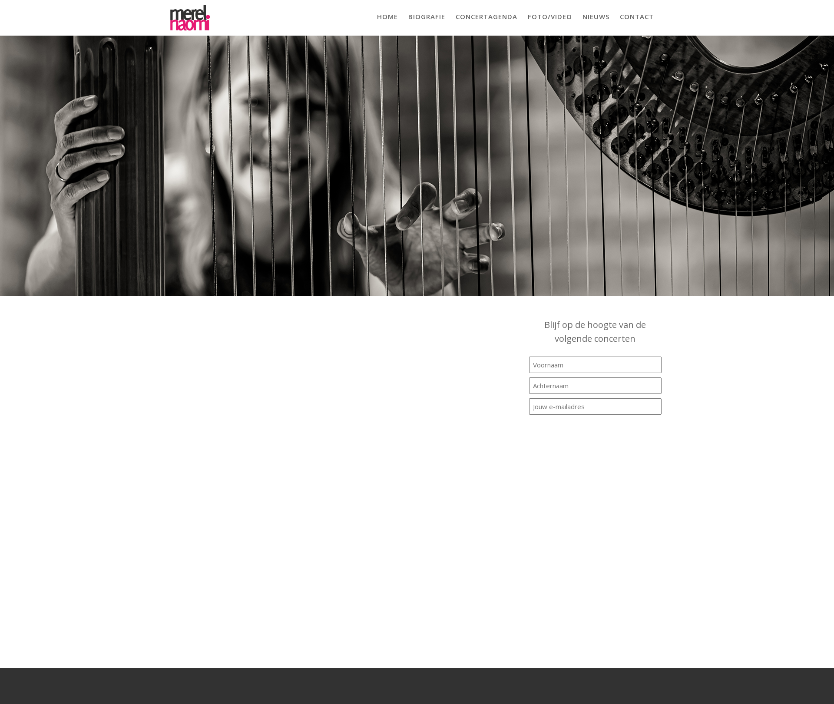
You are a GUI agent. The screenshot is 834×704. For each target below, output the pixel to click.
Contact (637, 16)
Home (387, 16)
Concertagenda (486, 16)
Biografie (426, 16)
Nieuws (595, 16)
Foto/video (550, 16)
